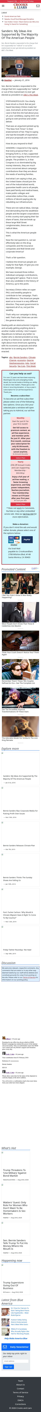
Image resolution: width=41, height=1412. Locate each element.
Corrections (20, 1404)
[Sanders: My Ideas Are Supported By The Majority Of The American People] (20, 762)
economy (21, 360)
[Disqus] (20, 1060)
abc (11, 357)
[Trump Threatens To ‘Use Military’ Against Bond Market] (16, 1159)
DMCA (20, 1400)
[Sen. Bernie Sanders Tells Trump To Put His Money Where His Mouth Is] (16, 1230)
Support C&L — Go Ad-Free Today (20, 1)
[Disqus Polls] (20, 1008)
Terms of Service (29, 977)
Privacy (20, 1396)
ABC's (30, 95)
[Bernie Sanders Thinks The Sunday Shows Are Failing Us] (20, 864)
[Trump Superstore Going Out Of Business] (16, 1272)
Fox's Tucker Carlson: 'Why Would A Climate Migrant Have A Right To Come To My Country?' (19, 915)
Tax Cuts (21, 366)
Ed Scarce (6, 1292)
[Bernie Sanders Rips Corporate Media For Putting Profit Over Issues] (20, 797)
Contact (20, 1388)
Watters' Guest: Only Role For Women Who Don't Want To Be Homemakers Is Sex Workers (15, 1208)
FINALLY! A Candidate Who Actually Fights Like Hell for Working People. (20, 1331)
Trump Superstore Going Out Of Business (13, 1285)
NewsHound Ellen (9, 1180)
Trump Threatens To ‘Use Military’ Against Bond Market (14, 1172)
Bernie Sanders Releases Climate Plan (19, 845)
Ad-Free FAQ (28, 514)
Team (20, 1380)
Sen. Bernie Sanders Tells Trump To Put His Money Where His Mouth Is (15, 1244)
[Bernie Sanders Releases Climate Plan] (20, 832)
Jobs (27, 363)
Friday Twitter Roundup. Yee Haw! (17, 950)
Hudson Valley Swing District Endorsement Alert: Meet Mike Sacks (19, 1322)
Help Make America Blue (15, 1338)
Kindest (14, 544)
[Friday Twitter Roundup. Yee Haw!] (20, 936)
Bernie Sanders (20, 357)
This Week (31, 366)
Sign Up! (8, 1367)
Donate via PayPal (27, 539)
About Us (20, 1384)
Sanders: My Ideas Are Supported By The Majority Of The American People (19, 34)
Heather (8, 80)
